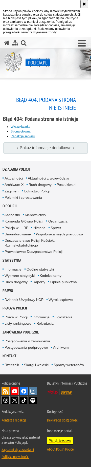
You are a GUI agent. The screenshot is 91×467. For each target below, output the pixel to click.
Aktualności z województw (48, 178)
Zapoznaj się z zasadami (18, 449)
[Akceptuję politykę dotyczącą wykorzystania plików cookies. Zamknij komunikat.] (84, 4)
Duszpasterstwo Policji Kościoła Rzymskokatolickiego (30, 242)
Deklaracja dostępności (62, 419)
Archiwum (61, 347)
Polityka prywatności (15, 456)
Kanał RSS (6, 391)
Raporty (39, 282)
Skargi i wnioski (36, 365)
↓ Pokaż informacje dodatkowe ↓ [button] (46, 148)
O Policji (10, 206)
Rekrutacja (45, 323)
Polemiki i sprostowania (23, 197)
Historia (39, 228)
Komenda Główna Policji (24, 221)
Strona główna (21, 131)
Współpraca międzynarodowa (59, 234)
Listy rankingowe (18, 323)
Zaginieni (12, 191)
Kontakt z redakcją (14, 419)
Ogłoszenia (64, 317)
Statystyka (12, 260)
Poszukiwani (66, 185)
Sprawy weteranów (69, 365)
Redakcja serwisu (23, 136)
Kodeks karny (50, 276)
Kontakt (9, 356)
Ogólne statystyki (40, 269)
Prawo (8, 290)
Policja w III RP (16, 228)
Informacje (13, 269)
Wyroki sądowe (61, 300)
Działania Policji (16, 169)
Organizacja (57, 221)
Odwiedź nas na (15, 391)
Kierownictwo (35, 215)
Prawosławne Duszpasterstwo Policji (33, 252)
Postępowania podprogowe (26, 347)
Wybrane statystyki (20, 276)
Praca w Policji (15, 308)
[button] (82, 43)
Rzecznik (12, 365)
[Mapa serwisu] (15, 43)
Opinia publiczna (63, 282)
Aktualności (14, 178)
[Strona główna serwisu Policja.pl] (7, 43)
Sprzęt (56, 228)
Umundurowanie (18, 234)
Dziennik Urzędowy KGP (24, 300)
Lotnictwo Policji (37, 191)
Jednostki (12, 215)
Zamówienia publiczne (21, 332)
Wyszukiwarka (20, 126)
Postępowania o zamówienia (27, 341)
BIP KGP (66, 392)
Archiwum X (14, 185)
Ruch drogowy (40, 185)
